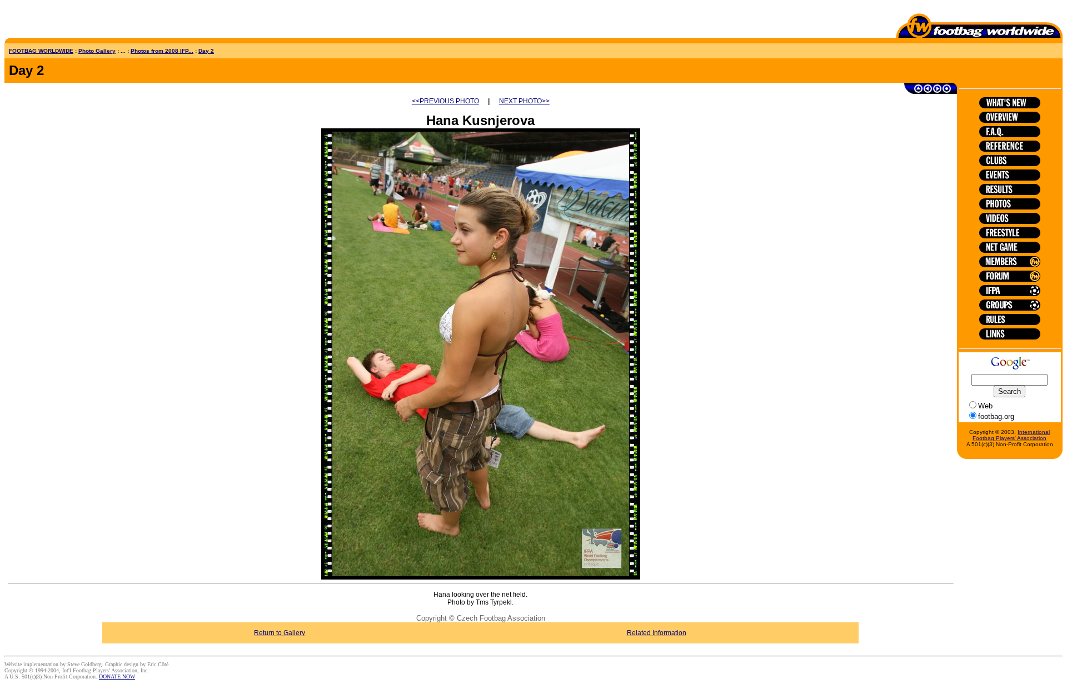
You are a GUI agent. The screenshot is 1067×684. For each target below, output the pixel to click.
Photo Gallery (97, 51)
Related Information (656, 633)
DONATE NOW (117, 676)
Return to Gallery (279, 633)
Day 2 (206, 51)
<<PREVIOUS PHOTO (445, 101)
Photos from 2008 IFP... (162, 51)
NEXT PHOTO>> (524, 101)
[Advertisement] (69, 21)
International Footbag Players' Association (1011, 435)
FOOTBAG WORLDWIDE (41, 51)
